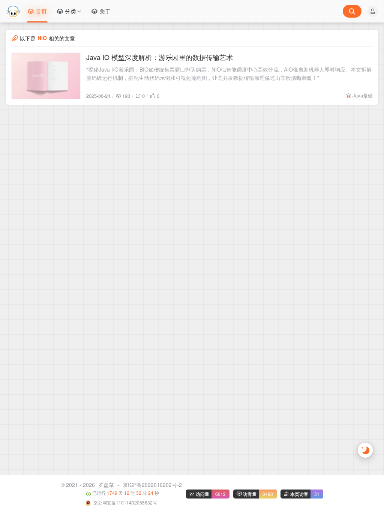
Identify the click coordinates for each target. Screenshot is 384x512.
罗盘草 (106, 484)
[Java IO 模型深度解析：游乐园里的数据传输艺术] (46, 75)
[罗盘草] (13, 11)
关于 (105, 11)
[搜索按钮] (352, 11)
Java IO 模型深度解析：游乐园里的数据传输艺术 (159, 56)
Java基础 (362, 95)
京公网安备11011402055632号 (124, 502)
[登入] (372, 11)
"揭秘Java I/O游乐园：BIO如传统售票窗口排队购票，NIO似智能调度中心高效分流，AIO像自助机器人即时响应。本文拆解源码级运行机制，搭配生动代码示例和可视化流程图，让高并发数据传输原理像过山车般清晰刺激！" (229, 73)
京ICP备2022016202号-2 (152, 484)
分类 (70, 11)
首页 (41, 11)
